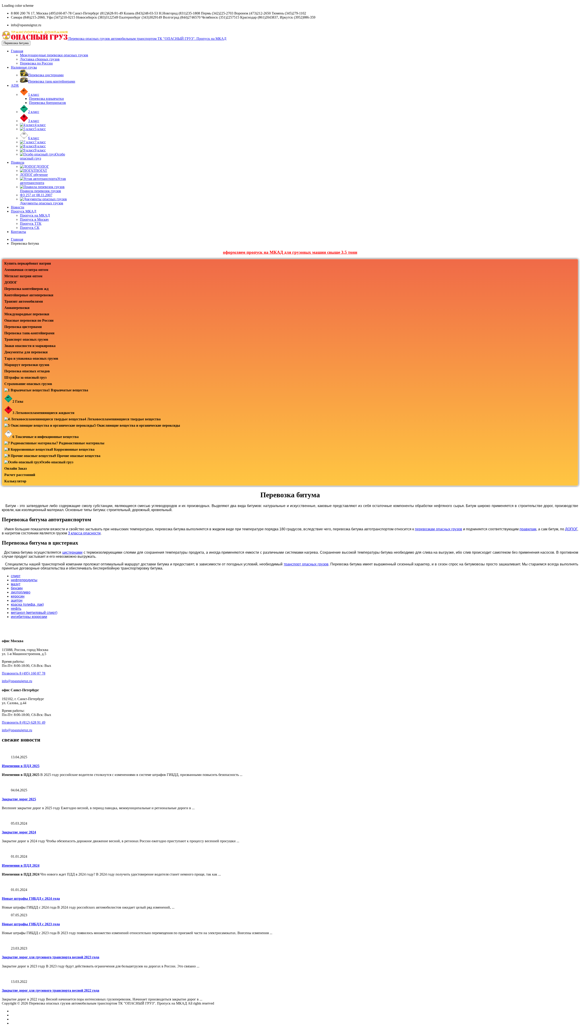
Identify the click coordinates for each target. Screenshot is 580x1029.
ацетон (16, 600)
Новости (17, 207)
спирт (15, 576)
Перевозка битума (16, 43)
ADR (15, 85)
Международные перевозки (26, 314)
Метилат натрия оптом (23, 276)
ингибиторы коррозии (29, 617)
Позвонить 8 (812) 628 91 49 (23, 722)
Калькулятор (15, 481)
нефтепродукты (24, 580)
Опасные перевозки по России (28, 320)
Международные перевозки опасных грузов (54, 55)
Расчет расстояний (19, 475)
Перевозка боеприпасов (47, 103)
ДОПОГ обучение (34, 175)
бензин (17, 588)
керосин (17, 596)
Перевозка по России (36, 63)
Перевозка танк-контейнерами (29, 333)
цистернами (72, 552)
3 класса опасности (84, 533)
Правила (17, 162)
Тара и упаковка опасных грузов (31, 358)
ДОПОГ (10, 282)
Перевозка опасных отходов (27, 371)
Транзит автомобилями (23, 301)
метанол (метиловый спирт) (34, 613)
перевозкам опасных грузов (438, 529)
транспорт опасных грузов (306, 564)
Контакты (18, 232)
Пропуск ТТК (30, 223)
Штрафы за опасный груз (25, 377)
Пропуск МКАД (23, 211)
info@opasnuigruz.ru (17, 681)
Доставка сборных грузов (40, 59)
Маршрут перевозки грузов (26, 365)
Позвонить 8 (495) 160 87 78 (23, 673)
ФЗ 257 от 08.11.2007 (36, 195)
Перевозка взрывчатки (46, 99)
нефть (16, 608)
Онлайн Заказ (15, 468)
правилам (528, 529)
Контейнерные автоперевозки (28, 295)
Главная (17, 51)
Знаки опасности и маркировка (30, 346)
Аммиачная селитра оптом (26, 270)
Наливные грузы (24, 67)
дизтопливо (20, 592)
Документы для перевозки (26, 352)
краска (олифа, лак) (27, 604)
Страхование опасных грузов (28, 384)
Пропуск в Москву (34, 219)
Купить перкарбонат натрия (27, 263)
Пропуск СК (29, 228)
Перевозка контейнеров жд (26, 289)
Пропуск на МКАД (35, 215)
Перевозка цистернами (23, 327)
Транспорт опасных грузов (26, 339)
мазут (15, 584)
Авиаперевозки (16, 308)
